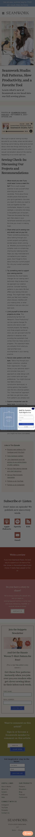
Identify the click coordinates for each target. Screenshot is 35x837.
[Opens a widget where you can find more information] (27, 833)
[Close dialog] (33, 409)
